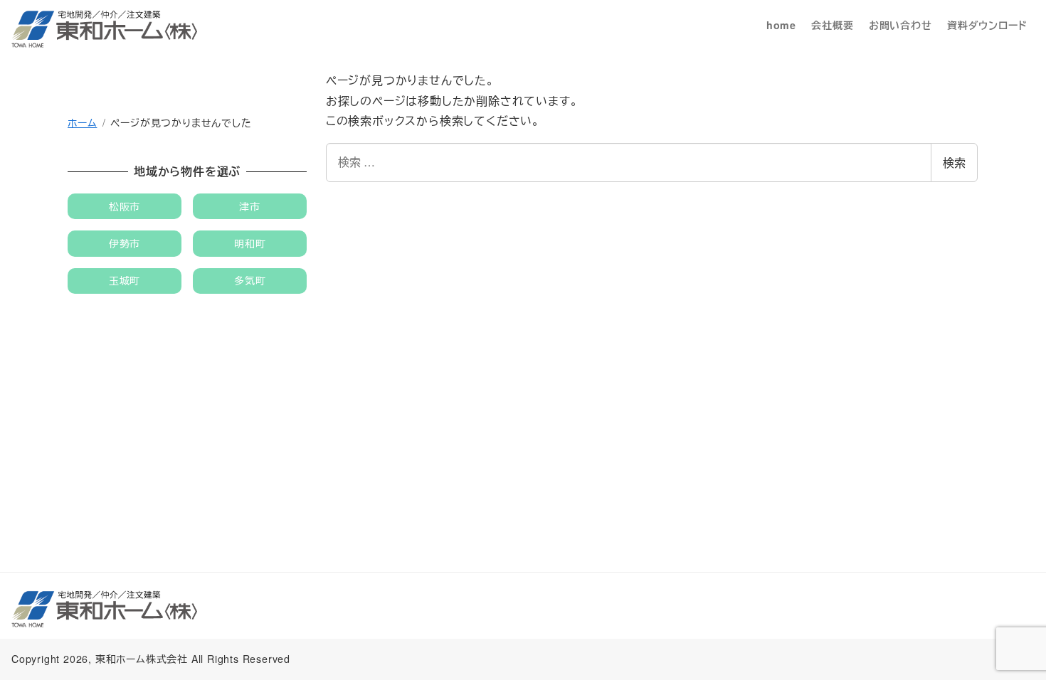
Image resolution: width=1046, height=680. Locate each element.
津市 (249, 206)
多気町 (249, 280)
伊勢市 (124, 243)
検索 (954, 162)
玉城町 (124, 280)
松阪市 (124, 206)
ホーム (82, 122)
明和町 (249, 243)
